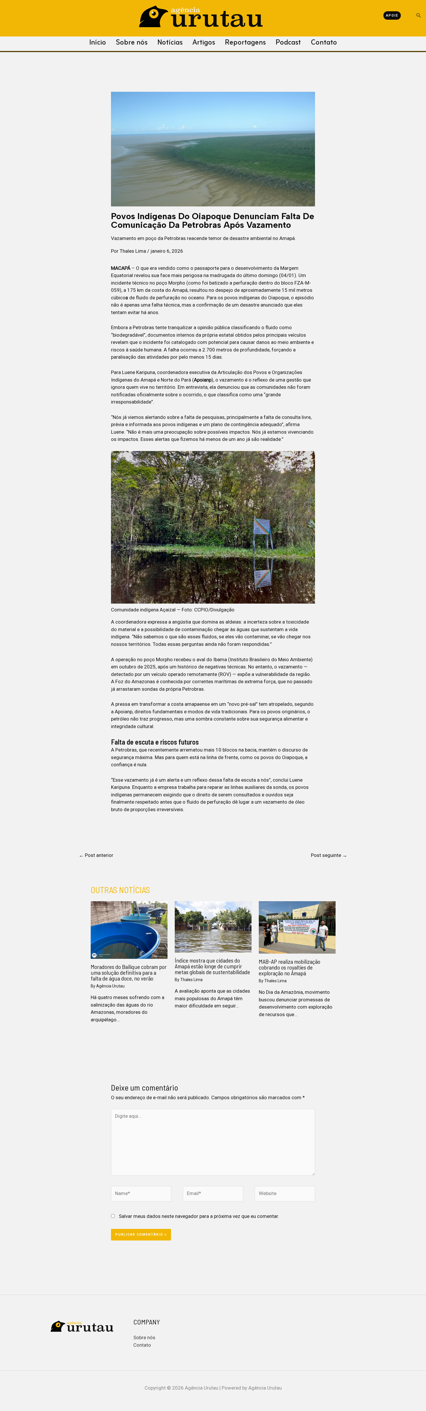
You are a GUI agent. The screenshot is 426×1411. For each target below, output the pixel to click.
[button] (401, 15)
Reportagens (245, 43)
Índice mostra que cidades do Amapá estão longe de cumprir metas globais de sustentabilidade (212, 966)
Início (97, 43)
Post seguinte (329, 855)
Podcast (288, 43)
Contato (324, 43)
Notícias (170, 43)
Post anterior (96, 855)
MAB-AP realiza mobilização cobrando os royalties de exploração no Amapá (289, 967)
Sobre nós (132, 43)
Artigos (203, 43)
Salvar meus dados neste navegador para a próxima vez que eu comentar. (199, 1216)
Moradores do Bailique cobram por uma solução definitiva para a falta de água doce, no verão (129, 972)
